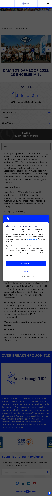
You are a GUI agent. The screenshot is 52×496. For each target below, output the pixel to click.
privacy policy (32, 239)
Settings (26, 271)
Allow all (26, 263)
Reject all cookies (26, 277)
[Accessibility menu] (49, 493)
